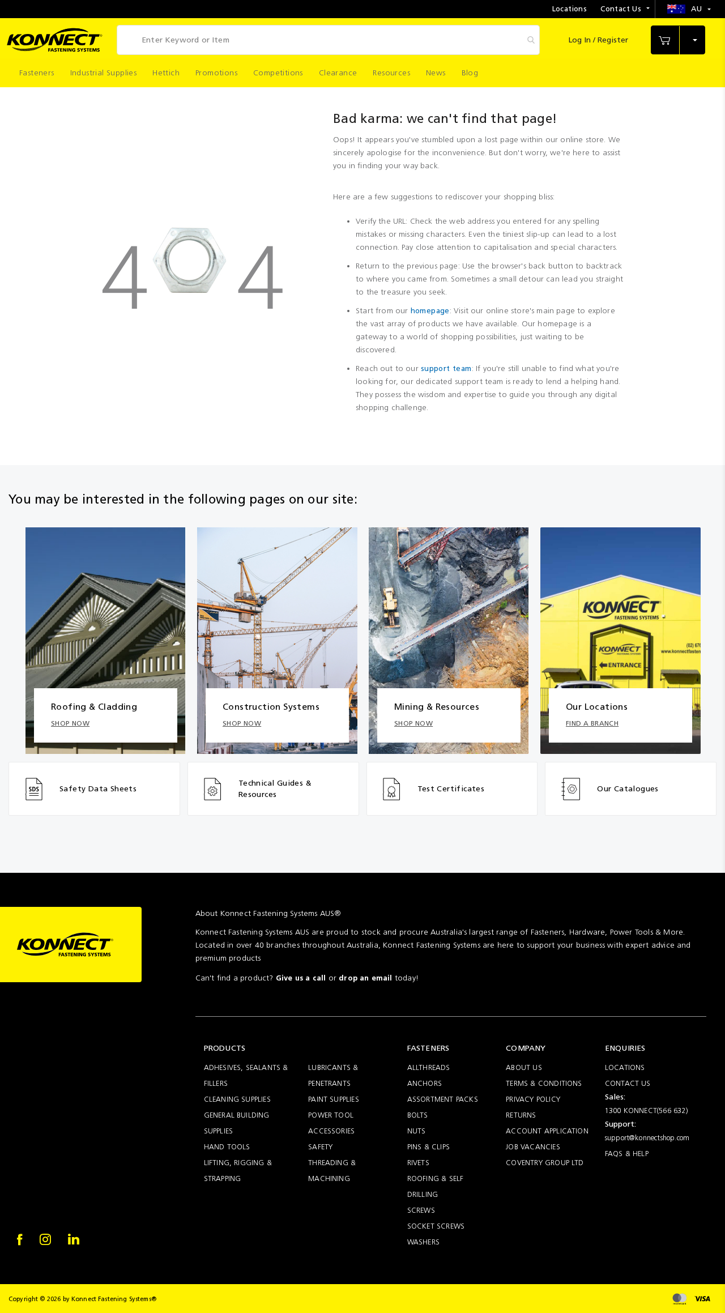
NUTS (416, 1131)
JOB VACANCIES (533, 1147)
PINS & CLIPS (428, 1147)
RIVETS (418, 1162)
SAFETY (320, 1147)
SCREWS (421, 1210)
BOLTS (417, 1115)
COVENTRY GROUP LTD (544, 1162)
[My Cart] (678, 40)
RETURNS (521, 1115)
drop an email (365, 978)
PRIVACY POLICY (533, 1099)
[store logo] (55, 40)
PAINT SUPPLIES (333, 1099)
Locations (569, 9)
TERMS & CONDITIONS (544, 1083)
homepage (430, 310)
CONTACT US (628, 1083)
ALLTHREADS (428, 1067)
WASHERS (423, 1242)
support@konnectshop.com (647, 1137)
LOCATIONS (625, 1067)
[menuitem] (36, 72)
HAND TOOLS (227, 1147)
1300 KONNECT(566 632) (646, 1110)
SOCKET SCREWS (435, 1226)
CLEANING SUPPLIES (237, 1099)
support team (446, 368)
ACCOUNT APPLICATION (547, 1131)
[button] (689, 9)
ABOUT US (524, 1067)
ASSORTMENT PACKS (442, 1099)
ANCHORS (424, 1083)
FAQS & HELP (627, 1153)
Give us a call (301, 978)
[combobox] (328, 39)
